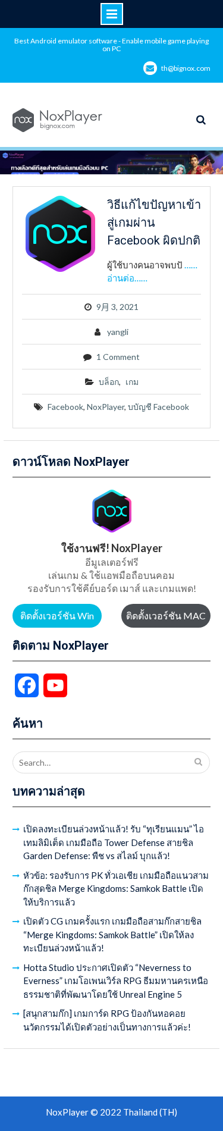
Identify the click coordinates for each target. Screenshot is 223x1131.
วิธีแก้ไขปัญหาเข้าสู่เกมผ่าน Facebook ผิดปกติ (154, 222)
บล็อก (109, 382)
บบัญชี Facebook (158, 407)
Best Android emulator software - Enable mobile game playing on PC (111, 44)
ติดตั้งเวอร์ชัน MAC (166, 615)
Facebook (65, 407)
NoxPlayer (105, 407)
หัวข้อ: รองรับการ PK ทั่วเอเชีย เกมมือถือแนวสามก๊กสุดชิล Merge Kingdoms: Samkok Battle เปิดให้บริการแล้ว (116, 888)
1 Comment (118, 357)
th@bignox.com (186, 68)
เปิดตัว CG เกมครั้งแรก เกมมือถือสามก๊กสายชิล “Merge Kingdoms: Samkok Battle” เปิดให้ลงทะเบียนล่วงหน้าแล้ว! (112, 934)
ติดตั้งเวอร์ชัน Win (57, 615)
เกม (132, 382)
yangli (117, 332)
